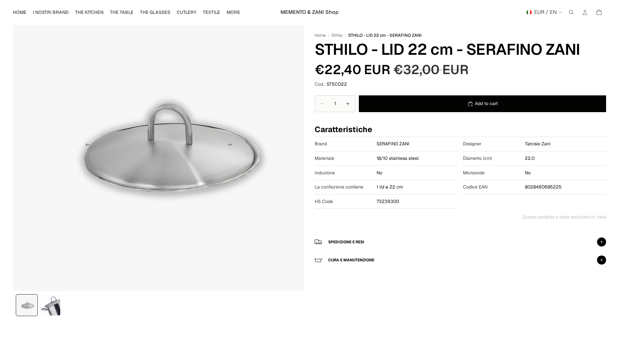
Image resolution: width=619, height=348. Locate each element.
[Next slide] (231, 146)
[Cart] (599, 12)
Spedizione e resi (346, 242)
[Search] (571, 12)
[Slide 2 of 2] (50, 305)
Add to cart (486, 103)
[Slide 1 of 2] (26, 305)
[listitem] (233, 12)
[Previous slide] (86, 146)
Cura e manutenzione (351, 260)
